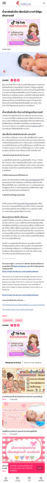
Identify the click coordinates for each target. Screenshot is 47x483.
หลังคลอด (19, 320)
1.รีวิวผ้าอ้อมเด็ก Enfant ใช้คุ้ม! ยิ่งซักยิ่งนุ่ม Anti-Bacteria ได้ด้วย (23, 305)
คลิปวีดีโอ (41, 481)
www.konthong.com (22, 266)
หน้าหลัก (6, 481)
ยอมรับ (40, 468)
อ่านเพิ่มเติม (13, 470)
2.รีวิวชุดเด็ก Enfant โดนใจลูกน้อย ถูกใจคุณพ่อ (17, 309)
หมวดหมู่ (17, 481)
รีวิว (29, 481)
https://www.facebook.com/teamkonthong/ (20, 271)
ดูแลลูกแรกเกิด (7, 320)
